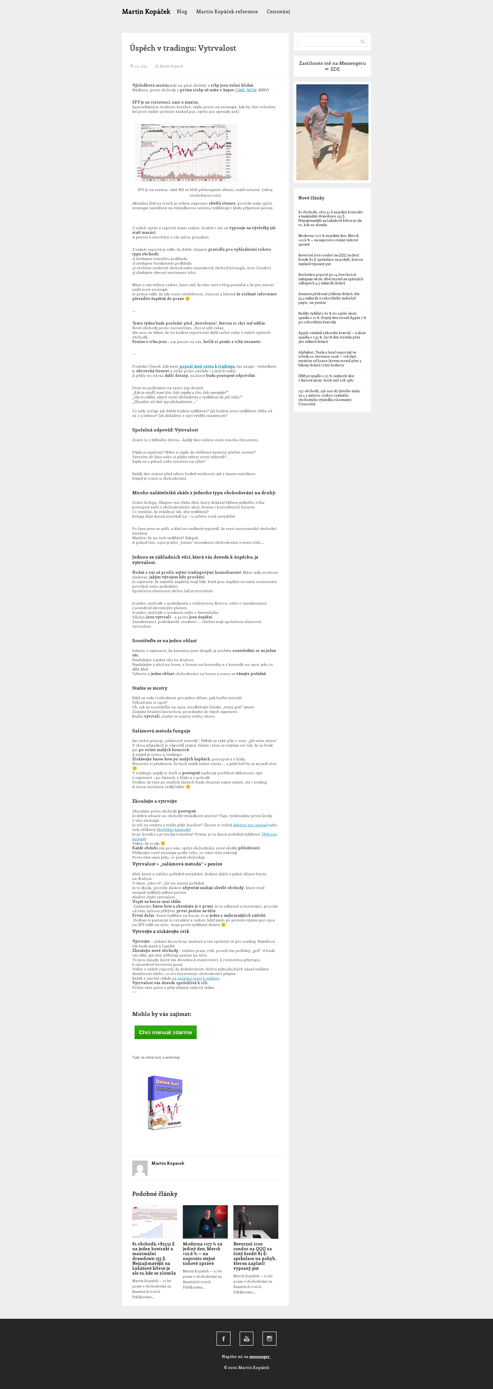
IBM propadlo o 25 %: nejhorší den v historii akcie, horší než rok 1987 (326, 378)
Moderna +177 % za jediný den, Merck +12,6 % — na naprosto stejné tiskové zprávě (202, 1253)
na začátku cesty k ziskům (195, 978)
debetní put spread (250, 824)
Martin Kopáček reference (227, 11)
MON (251, 89)
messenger (260, 1356)
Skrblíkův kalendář (174, 829)
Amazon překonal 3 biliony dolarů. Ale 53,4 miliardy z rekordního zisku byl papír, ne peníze (329, 298)
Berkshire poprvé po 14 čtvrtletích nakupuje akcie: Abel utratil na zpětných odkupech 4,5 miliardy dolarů (330, 279)
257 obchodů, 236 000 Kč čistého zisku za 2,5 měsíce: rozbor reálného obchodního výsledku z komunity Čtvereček (329, 397)
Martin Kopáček (146, 11)
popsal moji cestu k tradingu (206, 366)
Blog (182, 11)
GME (240, 89)
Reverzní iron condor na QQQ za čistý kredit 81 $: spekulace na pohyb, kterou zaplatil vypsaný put (254, 1256)
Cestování (278, 11)
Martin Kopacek (171, 66)
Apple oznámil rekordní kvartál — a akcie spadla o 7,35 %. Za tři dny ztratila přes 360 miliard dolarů (332, 337)
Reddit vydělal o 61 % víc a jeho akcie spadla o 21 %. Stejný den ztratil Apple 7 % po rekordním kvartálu (332, 317)
